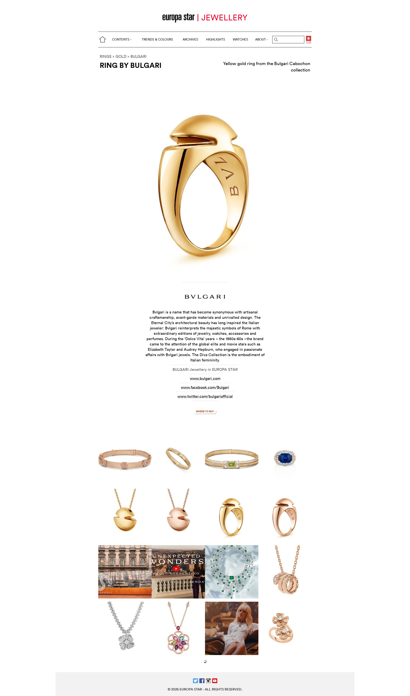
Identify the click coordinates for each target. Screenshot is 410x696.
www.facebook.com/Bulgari (205, 387)
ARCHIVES (190, 39)
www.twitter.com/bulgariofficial (205, 396)
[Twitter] (195, 680)
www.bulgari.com (205, 378)
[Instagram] (208, 680)
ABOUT (260, 39)
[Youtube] (214, 680)
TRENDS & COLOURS (157, 39)
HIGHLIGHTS (215, 39)
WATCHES (240, 39)
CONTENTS (120, 39)
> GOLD (119, 56)
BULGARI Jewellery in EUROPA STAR (205, 369)
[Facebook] (202, 680)
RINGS (105, 56)
